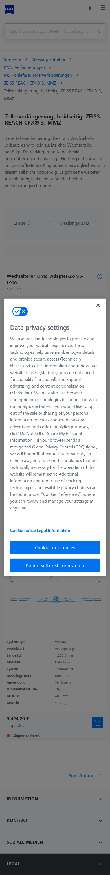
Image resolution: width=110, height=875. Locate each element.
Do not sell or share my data (55, 565)
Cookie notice (23, 530)
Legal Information (53, 530)
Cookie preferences (55, 547)
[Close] (98, 305)
